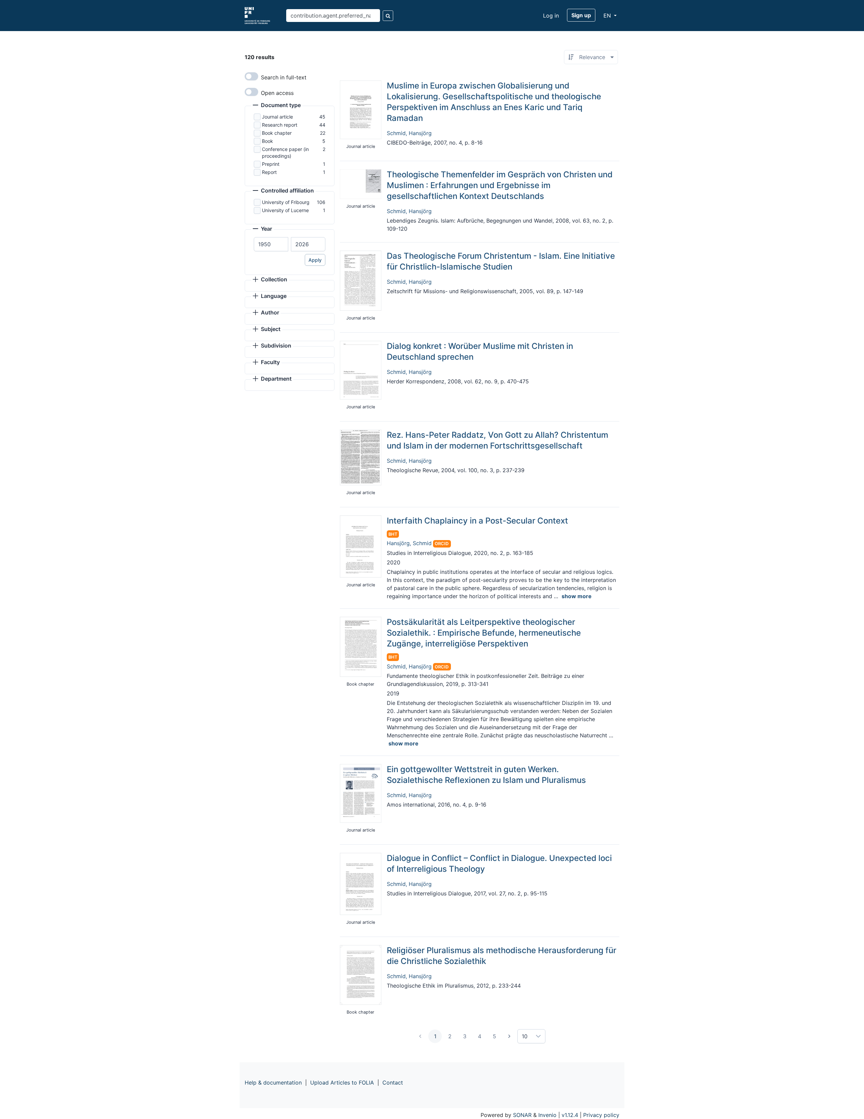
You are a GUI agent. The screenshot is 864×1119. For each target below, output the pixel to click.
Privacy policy (601, 1115)
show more (577, 596)
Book (267, 141)
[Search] (388, 15)
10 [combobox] (525, 1036)
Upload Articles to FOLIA (342, 1082)
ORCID (442, 543)
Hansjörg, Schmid (409, 543)
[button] (276, 105)
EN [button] (608, 15)
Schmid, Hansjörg (409, 133)
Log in (551, 15)
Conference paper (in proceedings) (285, 152)
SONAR (522, 1115)
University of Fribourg (285, 202)
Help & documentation (273, 1082)
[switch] (251, 76)
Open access (277, 93)
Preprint (270, 164)
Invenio (547, 1115)
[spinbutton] (271, 244)
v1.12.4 (570, 1115)
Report (269, 172)
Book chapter (277, 133)
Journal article (277, 117)
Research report (279, 125)
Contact (392, 1082)
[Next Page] (509, 1036)
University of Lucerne (285, 210)
